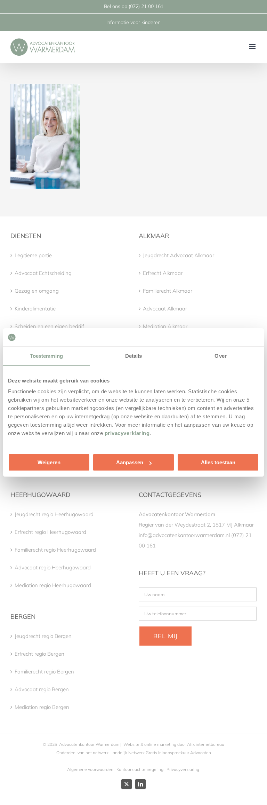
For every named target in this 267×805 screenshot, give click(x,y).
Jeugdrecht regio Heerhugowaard (54, 514)
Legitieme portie (33, 255)
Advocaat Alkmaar (165, 308)
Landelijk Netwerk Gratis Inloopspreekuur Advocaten (160, 752)
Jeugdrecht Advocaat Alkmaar (178, 255)
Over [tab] (220, 356)
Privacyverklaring (183, 769)
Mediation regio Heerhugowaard (53, 585)
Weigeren (49, 462)
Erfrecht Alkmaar (163, 273)
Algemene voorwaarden (90, 769)
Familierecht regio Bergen (44, 671)
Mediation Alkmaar (165, 326)
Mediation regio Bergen (42, 707)
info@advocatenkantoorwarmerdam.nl (184, 535)
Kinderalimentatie (35, 308)
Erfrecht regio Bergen (39, 653)
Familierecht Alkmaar (167, 290)
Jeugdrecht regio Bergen (43, 636)
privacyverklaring (127, 433)
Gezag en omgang (37, 290)
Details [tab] (133, 356)
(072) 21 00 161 (146, 6)
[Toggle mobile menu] (253, 46)
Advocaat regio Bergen (42, 689)
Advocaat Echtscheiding (43, 273)
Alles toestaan (218, 462)
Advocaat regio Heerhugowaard (53, 567)
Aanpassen (129, 462)
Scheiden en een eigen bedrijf (49, 326)
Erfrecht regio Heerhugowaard (50, 532)
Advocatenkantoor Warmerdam (89, 744)
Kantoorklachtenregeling (139, 769)
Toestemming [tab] (46, 356)
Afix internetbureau (205, 744)
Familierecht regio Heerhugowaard (55, 549)
